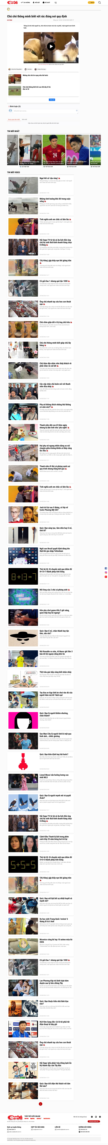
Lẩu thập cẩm (25, 166)
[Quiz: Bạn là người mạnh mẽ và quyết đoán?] (23, 802)
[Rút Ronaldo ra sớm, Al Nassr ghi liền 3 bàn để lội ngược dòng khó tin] (23, 658)
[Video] (54, 10)
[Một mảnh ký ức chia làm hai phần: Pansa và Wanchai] (77, 150)
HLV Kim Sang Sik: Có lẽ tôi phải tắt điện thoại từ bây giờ (55, 1023)
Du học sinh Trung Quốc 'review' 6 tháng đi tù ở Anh (54, 920)
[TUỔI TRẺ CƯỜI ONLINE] (15, 1118)
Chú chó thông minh (43, 64)
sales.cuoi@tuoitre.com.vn (15, 1131)
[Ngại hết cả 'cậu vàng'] (23, 185)
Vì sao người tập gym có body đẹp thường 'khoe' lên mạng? (29, 162)
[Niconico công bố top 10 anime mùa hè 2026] (23, 946)
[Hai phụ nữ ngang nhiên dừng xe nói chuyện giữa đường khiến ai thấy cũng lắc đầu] (23, 453)
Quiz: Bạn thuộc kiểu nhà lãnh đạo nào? (54, 1002)
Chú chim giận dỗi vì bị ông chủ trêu (55, 322)
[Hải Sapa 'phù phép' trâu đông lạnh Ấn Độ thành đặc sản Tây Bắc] (23, 1070)
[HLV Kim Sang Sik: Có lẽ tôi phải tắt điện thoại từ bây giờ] (23, 1029)
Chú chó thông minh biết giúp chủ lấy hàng (55, 344)
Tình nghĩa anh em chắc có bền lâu (54, 219)
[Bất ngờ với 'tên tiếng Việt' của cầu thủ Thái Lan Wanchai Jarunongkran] (54, 150)
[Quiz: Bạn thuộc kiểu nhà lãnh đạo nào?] (23, 1008)
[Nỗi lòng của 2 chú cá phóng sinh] (23, 597)
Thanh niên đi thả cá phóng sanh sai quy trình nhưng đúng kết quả (55, 467)
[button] (55, 3)
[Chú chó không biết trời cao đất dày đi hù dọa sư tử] (14, 91)
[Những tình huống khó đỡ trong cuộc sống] (23, 206)
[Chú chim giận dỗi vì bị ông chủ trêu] (23, 329)
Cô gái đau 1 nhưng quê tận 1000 (54, 281)
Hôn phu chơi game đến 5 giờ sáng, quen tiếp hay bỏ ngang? (54, 611)
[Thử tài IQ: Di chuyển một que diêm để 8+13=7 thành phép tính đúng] (23, 576)
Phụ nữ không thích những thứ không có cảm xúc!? (55, 405)
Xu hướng (27, 2)
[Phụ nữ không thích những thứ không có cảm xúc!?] (23, 411)
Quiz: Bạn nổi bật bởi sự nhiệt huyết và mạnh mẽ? (56, 899)
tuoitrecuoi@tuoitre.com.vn (63, 1129)
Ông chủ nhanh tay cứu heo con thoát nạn (55, 303)
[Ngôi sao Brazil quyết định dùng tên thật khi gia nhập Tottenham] (23, 555)
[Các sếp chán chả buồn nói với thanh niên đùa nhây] (23, 391)
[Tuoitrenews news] (46, 1118)
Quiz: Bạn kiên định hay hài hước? (54, 754)
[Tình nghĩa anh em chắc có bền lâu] (23, 226)
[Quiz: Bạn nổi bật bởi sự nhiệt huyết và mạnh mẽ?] (23, 905)
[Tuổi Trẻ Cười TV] (96, 1117)
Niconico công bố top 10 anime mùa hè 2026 (56, 940)
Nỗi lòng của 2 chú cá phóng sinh (54, 590)
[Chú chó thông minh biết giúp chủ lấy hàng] (23, 350)
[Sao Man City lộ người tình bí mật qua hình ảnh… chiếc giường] (23, 741)
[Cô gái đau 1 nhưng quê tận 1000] (23, 288)
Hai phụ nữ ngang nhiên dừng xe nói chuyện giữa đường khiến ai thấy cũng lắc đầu (56, 448)
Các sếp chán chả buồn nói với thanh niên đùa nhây (55, 385)
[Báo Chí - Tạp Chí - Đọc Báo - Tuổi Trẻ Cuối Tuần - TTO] (33, 1118)
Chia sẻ (52, 100)
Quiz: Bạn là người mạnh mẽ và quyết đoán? (55, 796)
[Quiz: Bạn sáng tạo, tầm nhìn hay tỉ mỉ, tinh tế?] (23, 535)
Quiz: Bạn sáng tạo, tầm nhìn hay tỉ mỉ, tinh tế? (56, 529)
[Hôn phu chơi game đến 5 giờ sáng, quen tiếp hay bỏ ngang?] (23, 617)
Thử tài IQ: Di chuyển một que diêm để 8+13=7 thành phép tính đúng (56, 570)
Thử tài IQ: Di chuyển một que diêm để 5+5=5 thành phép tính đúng (56, 858)
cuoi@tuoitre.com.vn (37, 1129)
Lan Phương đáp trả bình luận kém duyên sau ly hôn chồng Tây (54, 982)
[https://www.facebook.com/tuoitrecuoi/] (92, 1117)
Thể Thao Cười (49, 166)
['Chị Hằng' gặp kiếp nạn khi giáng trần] (23, 267)
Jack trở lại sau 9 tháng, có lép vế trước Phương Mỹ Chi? (54, 508)
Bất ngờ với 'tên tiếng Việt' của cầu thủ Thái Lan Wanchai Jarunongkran (53, 162)
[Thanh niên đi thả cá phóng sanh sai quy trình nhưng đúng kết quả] (23, 473)
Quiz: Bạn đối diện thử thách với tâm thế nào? (55, 1084)
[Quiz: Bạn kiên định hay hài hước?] (23, 761)
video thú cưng (41, 69)
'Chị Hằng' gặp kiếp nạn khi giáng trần (55, 260)
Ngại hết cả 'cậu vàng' (49, 178)
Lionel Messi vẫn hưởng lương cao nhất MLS (54, 776)
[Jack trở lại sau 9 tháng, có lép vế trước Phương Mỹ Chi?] (23, 514)
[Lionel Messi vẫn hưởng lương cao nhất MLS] (23, 782)
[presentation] (7, 150)
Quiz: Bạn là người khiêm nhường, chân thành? (54, 714)
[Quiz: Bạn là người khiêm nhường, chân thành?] (23, 720)
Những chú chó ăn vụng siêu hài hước (35, 75)
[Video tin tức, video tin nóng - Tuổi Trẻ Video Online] (40, 1118)
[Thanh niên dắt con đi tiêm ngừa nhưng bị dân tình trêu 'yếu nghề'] (23, 432)
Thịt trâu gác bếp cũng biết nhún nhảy (55, 672)
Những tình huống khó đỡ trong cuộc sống (55, 200)
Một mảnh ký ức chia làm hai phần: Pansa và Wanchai (77, 162)
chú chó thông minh (16, 69)
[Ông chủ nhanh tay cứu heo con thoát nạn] (23, 309)
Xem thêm (40, 1104)
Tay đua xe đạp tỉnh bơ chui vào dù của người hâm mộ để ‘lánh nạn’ (56, 693)
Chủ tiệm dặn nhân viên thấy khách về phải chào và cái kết (55, 364)
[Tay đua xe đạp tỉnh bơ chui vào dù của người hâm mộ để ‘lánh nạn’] (23, 699)
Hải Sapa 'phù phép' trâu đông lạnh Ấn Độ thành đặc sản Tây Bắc (55, 1064)
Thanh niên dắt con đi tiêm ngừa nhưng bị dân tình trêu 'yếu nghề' (54, 426)
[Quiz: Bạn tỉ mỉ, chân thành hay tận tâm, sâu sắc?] (23, 638)
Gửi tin (92, 2)
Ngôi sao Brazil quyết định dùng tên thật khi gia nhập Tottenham (55, 549)
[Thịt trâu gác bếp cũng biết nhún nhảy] (23, 679)
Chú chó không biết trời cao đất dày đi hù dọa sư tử (37, 88)
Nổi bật (37, 2)
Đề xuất (47, 2)
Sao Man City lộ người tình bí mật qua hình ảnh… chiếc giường (55, 735)
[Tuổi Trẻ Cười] (100, 1117)
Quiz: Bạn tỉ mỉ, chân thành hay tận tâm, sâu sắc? (54, 632)
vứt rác (30, 69)
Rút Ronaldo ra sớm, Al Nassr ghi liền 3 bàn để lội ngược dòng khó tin (56, 652)
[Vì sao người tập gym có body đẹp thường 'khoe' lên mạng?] (30, 150)
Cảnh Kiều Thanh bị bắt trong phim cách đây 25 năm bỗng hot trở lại (54, 838)
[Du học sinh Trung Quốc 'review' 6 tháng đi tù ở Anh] (23, 926)
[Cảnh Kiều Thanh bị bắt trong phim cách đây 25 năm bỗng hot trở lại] (23, 844)
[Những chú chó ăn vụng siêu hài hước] (14, 79)
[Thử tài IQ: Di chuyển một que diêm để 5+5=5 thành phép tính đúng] (23, 864)
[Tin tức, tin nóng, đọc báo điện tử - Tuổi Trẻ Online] (26, 1118)
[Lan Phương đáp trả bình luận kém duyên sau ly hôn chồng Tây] (23, 988)
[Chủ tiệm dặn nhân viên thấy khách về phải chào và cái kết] (23, 370)
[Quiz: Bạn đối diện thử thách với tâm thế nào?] (23, 1090)
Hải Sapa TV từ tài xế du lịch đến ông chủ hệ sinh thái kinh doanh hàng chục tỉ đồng (56, 242)
